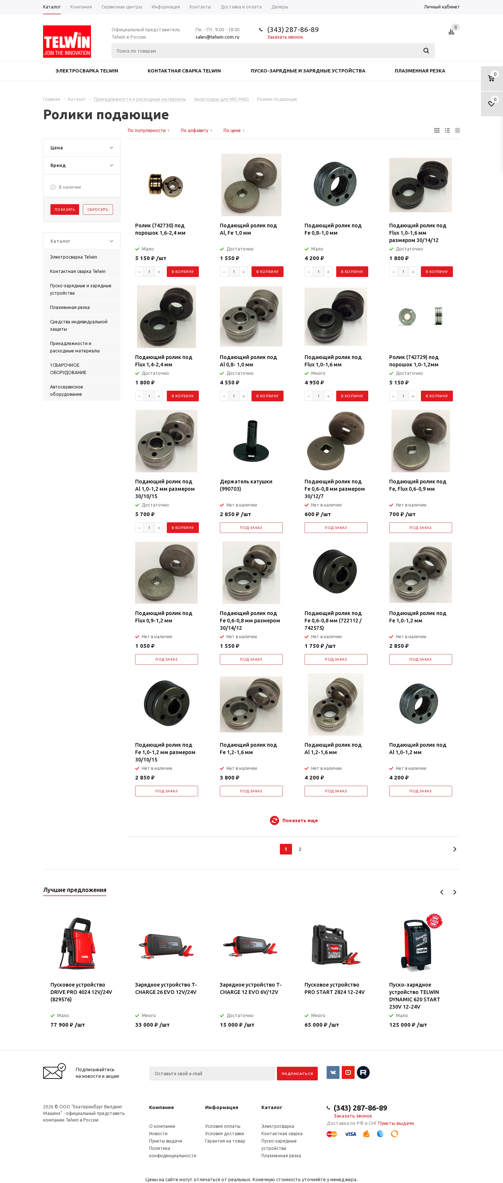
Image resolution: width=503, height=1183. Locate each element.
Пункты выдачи (165, 1140)
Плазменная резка (420, 70)
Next (454, 892)
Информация (221, 1107)
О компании (162, 1126)
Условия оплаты (222, 1126)
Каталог (271, 1107)
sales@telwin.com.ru (217, 36)
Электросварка (277, 1126)
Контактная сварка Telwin (184, 70)
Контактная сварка (282, 1133)
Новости (158, 1133)
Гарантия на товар (225, 1140)
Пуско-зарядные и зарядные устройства (308, 70)
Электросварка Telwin (87, 70)
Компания (161, 1107)
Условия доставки (224, 1133)
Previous (442, 892)
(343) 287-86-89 (293, 29)
